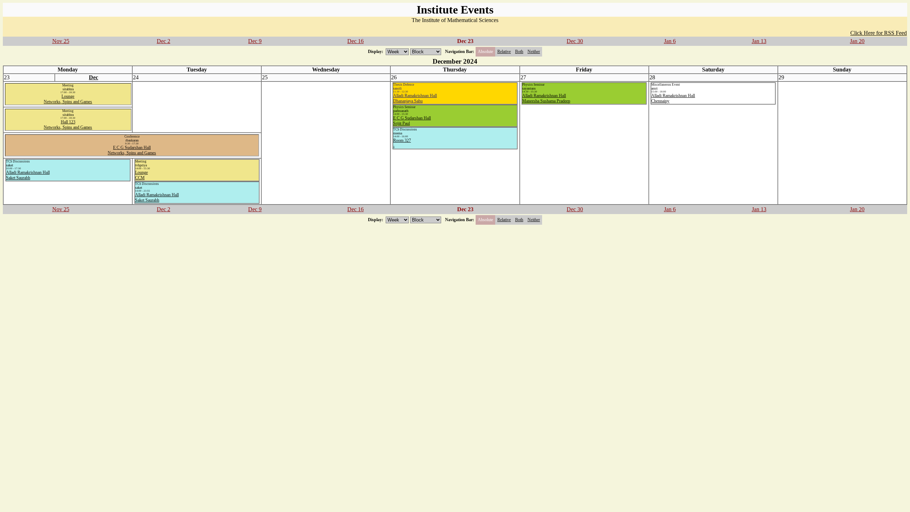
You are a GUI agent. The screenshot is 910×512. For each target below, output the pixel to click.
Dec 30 (575, 41)
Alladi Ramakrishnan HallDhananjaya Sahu (415, 98)
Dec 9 (255, 41)
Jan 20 (857, 41)
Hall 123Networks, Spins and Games (68, 124)
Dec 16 (355, 41)
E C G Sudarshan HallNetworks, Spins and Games (132, 150)
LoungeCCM (141, 175)
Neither (534, 51)
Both (519, 51)
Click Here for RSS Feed (878, 33)
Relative (504, 51)
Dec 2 (163, 41)
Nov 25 (60, 41)
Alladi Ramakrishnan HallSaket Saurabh (28, 175)
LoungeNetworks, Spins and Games (68, 99)
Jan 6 (670, 41)
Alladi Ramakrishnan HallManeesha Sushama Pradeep (546, 98)
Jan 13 (759, 41)
